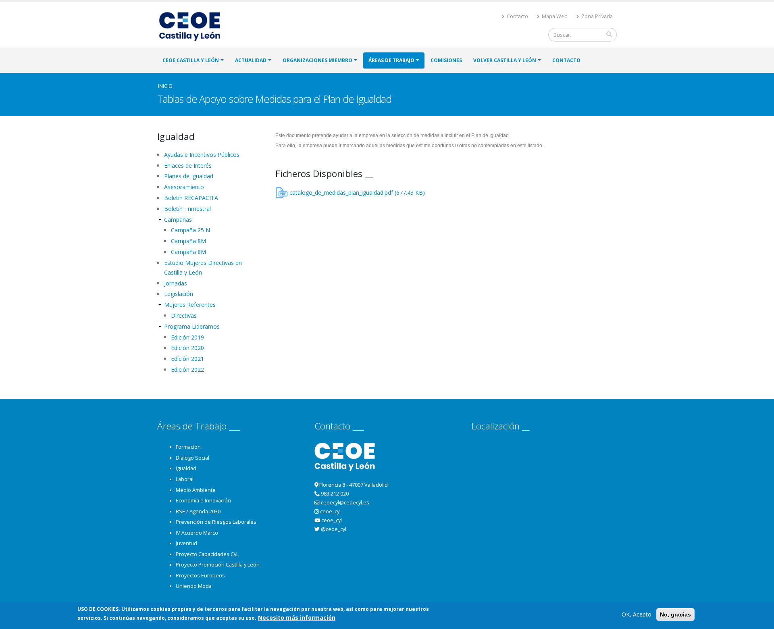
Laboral (185, 479)
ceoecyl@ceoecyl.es (345, 502)
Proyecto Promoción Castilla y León (218, 564)
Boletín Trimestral (187, 208)
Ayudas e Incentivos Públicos (201, 154)
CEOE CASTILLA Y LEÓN (190, 60)
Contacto (517, 16)
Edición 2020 (187, 348)
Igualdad (186, 468)
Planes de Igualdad (188, 176)
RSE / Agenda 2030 (198, 511)
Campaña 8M (188, 241)
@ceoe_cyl (333, 529)
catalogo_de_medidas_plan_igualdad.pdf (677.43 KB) (357, 192)
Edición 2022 (187, 369)
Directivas (184, 315)
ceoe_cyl (330, 511)
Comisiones (446, 60)
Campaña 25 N (190, 230)
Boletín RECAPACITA (191, 198)
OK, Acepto (636, 614)
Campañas (178, 219)
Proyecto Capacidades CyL (207, 554)
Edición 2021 (187, 358)
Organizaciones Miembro (317, 60)
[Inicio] (193, 25)
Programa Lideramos (192, 326)
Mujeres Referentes (190, 304)
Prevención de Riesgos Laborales (216, 522)
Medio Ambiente (196, 490)
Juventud (186, 543)
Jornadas (175, 283)
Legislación (178, 294)
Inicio (165, 86)
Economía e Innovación (203, 500)
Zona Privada (596, 16)
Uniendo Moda (194, 586)
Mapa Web (554, 16)
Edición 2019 (187, 337)
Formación (188, 447)
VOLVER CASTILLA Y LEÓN (504, 60)
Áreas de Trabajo (391, 60)
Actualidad (250, 60)
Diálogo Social (192, 457)
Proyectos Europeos (200, 575)
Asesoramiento (184, 187)
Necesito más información (296, 617)
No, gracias (675, 614)
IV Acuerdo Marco (197, 532)
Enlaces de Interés (188, 165)
